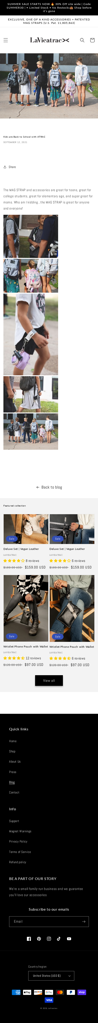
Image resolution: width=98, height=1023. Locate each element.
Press (12, 772)
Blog (12, 782)
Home (12, 741)
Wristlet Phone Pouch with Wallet (25, 646)
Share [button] (12, 167)
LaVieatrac (53, 1008)
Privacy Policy (18, 841)
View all (49, 680)
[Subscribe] (84, 921)
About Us (15, 761)
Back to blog (51, 487)
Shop (12, 751)
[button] (6, 40)
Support (14, 821)
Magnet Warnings (20, 831)
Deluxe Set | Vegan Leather (21, 549)
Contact (14, 792)
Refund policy (17, 862)
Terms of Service (20, 852)
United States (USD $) (47, 976)
